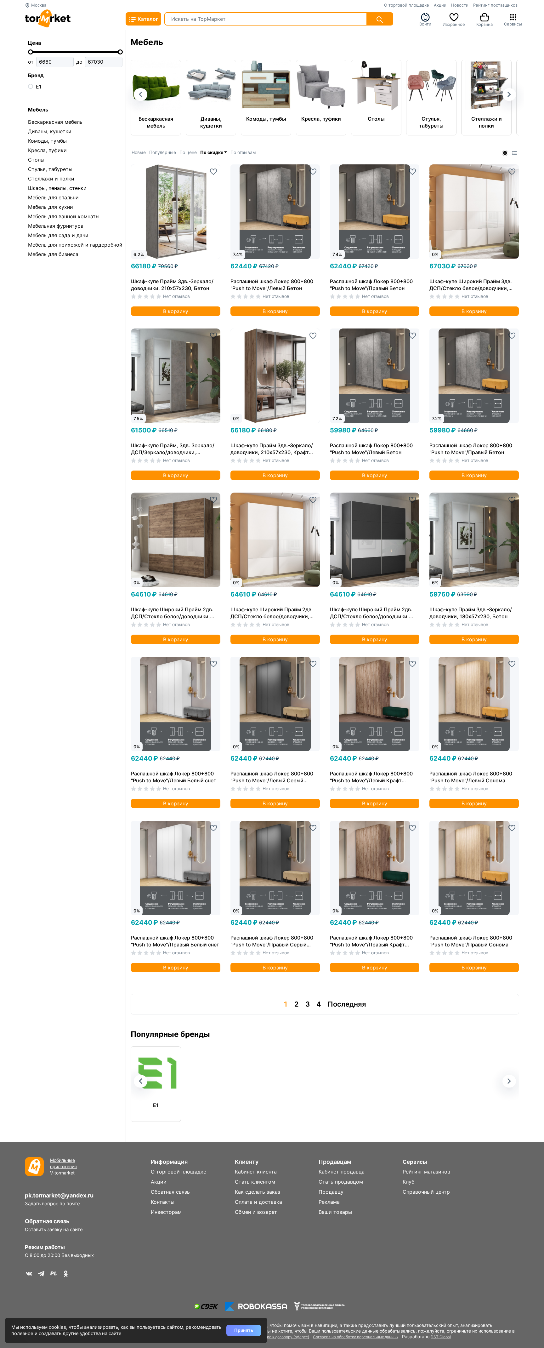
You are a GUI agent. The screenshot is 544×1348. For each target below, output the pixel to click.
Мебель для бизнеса (53, 254)
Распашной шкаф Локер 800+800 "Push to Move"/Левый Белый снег (173, 777)
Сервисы (513, 23)
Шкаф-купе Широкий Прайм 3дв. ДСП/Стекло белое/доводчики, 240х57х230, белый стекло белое (471, 285)
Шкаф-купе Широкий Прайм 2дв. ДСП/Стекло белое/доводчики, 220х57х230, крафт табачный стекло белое (172, 613)
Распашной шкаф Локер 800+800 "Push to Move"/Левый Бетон (271, 284)
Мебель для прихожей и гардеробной (75, 245)
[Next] (216, 201)
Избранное (454, 24)
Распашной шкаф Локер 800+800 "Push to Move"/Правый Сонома (470, 941)
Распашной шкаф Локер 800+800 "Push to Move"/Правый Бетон (371, 284)
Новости (459, 5)
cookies (57, 1327)
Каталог (147, 19)
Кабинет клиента (256, 1171)
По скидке (212, 152)
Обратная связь (47, 1221)
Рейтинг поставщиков (495, 5)
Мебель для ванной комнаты (63, 216)
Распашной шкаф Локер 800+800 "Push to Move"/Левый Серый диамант (271, 777)
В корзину (175, 311)
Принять (243, 1330)
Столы (36, 160)
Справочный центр (426, 1192)
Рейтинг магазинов (426, 1171)
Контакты (162, 1202)
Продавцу (331, 1192)
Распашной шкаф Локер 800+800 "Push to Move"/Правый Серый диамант (271, 941)
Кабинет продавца (342, 1171)
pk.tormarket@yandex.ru (59, 1195)
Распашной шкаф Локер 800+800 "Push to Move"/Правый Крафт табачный (371, 941)
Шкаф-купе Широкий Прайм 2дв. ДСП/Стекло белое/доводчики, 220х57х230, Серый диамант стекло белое (371, 613)
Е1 (38, 86)
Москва (38, 5)
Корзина (484, 24)
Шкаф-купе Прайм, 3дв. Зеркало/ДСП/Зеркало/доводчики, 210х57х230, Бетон (172, 449)
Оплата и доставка (258, 1202)
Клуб (408, 1182)
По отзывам (243, 152)
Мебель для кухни (50, 207)
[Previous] (142, 201)
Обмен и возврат (256, 1212)
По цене (188, 152)
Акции (440, 5)
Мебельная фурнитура (55, 226)
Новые (139, 152)
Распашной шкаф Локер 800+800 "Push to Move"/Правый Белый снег (175, 941)
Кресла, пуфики (47, 150)
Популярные (162, 152)
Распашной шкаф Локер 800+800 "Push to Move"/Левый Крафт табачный (371, 777)
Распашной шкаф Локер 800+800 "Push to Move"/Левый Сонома (470, 777)
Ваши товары (335, 1212)
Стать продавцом (341, 1182)
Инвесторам (166, 1212)
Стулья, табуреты (50, 169)
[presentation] (140, 94)
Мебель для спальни (53, 197)
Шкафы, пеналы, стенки (57, 188)
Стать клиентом (255, 1182)
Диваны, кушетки (49, 131)
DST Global (441, 1336)
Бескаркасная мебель (55, 122)
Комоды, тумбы (47, 141)
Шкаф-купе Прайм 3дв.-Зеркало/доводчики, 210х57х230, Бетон (172, 284)
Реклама (329, 1202)
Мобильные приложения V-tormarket (63, 1166)
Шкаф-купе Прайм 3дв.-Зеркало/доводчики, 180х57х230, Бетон (470, 613)
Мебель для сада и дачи (58, 235)
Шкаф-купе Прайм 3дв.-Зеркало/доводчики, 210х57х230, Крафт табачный (271, 449)
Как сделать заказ (257, 1192)
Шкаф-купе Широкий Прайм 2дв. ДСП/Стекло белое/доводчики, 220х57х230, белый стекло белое (272, 613)
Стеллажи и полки (51, 178)
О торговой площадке (406, 5)
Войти (425, 23)
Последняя (347, 1004)
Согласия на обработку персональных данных (355, 1336)
